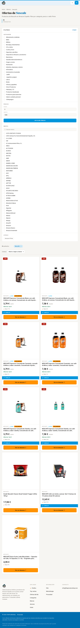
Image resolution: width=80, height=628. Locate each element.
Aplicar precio (40, 120)
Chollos (34, 588)
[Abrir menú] (76, 3)
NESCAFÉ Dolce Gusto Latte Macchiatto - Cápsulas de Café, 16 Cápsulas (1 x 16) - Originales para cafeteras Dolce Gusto (20, 558)
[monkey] (13, 585)
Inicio (3, 9)
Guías (31, 607)
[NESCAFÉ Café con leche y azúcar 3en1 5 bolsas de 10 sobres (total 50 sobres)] (59, 470)
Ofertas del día (34, 594)
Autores (32, 604)
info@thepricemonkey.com (70, 588)
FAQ (47, 588)
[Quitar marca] (21, 246)
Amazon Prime (9, 238)
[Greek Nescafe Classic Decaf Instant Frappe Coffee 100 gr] (20, 470)
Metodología (50, 591)
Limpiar (74, 30)
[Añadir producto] (72, 3)
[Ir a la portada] (3, 3)
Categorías (33, 597)
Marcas (9, 9)
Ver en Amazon (20, 317)
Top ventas (33, 591)
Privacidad (49, 594)
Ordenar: (4, 251)
